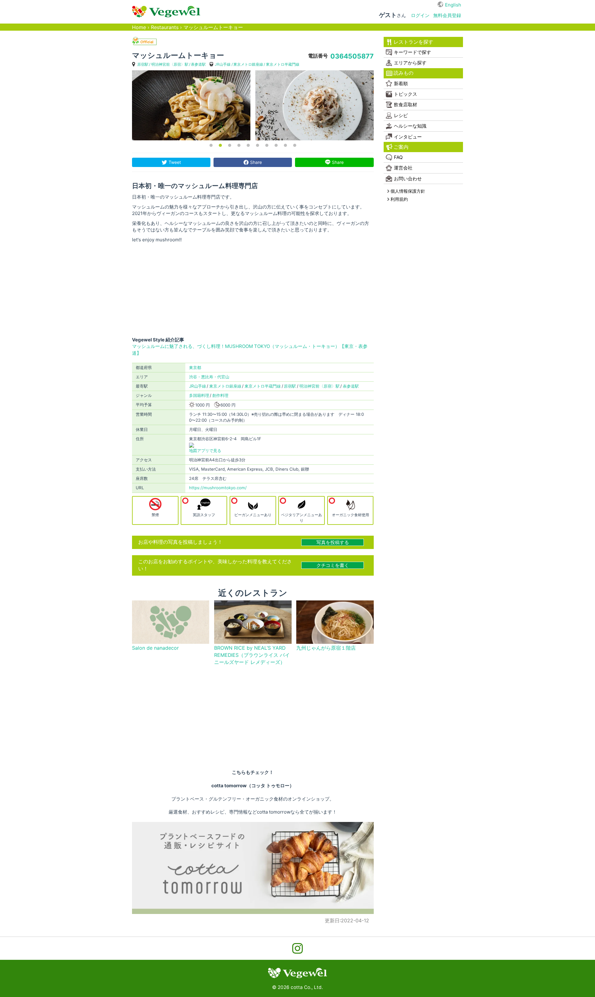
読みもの (403, 73)
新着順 (401, 83)
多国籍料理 (199, 395)
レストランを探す (413, 42)
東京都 (195, 367)
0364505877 (352, 56)
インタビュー (408, 137)
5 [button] (248, 145)
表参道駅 (198, 64)
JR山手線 (223, 64)
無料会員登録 (447, 15)
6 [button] (257, 145)
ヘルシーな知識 (410, 126)
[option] (191, 105)
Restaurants (164, 27)
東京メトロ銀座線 (248, 64)
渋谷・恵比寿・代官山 (209, 376)
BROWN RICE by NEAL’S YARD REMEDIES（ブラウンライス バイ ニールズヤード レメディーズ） (252, 655)
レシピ (401, 115)
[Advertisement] (253, 289)
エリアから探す (410, 63)
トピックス (405, 94)
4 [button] (238, 145)
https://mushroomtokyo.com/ (218, 487)
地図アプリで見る (205, 450)
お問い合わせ (408, 179)
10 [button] (294, 145)
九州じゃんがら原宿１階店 (326, 648)
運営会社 (403, 168)
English (453, 5)
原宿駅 (142, 64)
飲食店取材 (405, 105)
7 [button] (266, 145)
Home (139, 27)
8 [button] (276, 145)
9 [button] (285, 145)
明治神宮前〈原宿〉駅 (169, 64)
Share (256, 162)
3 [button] (229, 145)
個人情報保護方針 (407, 191)
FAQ (398, 157)
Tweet (175, 162)
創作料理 (220, 395)
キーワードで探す (412, 52)
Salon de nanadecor (155, 648)
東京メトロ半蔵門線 (282, 64)
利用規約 (399, 199)
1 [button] (211, 145)
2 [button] (220, 145)
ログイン (420, 15)
